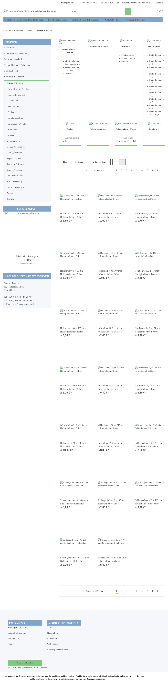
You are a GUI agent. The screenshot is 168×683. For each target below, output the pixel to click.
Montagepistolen (14, 152)
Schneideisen (127, 138)
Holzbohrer (126, 46)
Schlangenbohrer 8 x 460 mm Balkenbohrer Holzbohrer (148, 502)
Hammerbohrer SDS (98, 46)
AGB (49, 627)
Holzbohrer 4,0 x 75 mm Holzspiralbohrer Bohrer (109, 215)
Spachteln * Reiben (15, 164)
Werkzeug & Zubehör (14, 76)
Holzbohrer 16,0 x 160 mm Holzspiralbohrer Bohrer (73, 387)
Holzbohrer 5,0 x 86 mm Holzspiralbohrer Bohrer (146, 215)
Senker (70, 129)
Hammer (10, 135)
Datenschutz (52, 633)
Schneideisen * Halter (126, 129)
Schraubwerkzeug (14, 181)
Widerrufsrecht (53, 644)
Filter (65, 162)
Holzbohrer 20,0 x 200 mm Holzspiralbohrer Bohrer (147, 387)
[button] (140, 11)
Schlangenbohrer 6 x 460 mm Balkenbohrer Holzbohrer (74, 502)
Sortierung (79, 162)
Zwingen (10, 199)
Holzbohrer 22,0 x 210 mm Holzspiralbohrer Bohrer (73, 445)
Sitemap (11, 644)
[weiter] (162, 170)
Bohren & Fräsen (15, 83)
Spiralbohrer (126, 61)
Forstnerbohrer (127, 55)
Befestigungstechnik (13, 59)
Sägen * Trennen (14, 158)
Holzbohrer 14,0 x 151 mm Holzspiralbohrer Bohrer (147, 330)
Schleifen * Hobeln (15, 176)
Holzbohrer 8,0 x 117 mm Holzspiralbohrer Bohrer (147, 273)
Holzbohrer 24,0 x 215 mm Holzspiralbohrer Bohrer (110, 445)
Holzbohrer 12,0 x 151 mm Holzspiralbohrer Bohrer (110, 330)
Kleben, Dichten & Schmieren (17, 65)
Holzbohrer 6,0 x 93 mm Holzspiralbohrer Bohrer (71, 273)
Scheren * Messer (14, 170)
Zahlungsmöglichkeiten (18, 627)
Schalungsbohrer (98, 129)
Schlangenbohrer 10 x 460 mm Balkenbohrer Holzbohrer (112, 559)
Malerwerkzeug (13, 141)
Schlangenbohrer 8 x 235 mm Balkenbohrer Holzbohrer (111, 502)
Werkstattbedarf (11, 71)
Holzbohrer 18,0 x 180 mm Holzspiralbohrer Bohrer (110, 387)
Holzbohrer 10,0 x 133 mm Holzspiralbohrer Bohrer (73, 330)
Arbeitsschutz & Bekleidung (16, 53)
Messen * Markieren (16, 147)
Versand (44, 668)
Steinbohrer (154, 129)
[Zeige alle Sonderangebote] (48, 208)
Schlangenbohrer (128, 58)
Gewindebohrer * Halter (18, 89)
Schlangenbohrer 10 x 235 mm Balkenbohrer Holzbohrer (74, 559)
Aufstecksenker (72, 138)
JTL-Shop (151, 676)
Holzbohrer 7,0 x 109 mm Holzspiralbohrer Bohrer (110, 273)
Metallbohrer (154, 46)
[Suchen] (128, 11)
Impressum (52, 638)
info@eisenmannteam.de (23, 304)
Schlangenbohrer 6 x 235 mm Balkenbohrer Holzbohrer (148, 445)
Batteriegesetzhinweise (57, 650)
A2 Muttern (9, 48)
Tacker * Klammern (15, 187)
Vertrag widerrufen (25, 663)
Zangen (10, 193)
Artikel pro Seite (99, 162)
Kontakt (159, 3)
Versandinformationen (18, 633)
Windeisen (70, 74)
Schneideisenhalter (129, 141)
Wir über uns (13, 638)
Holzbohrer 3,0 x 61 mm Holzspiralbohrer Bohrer (71, 215)
